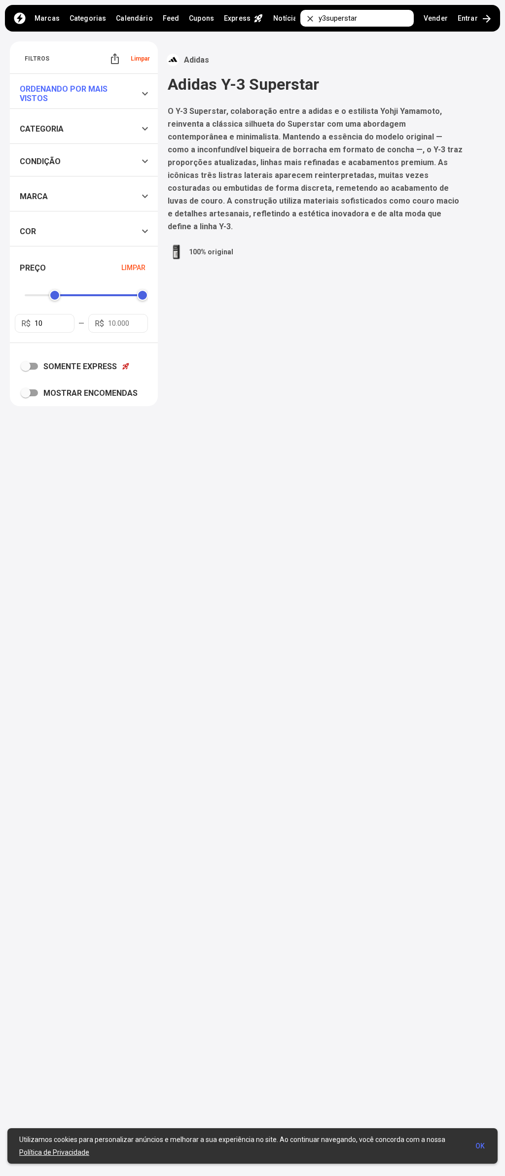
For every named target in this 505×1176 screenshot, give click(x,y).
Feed (171, 18)
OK (480, 1146)
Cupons (201, 18)
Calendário (134, 18)
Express (243, 18)
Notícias (287, 18)
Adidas (196, 60)
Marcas (47, 18)
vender (436, 18)
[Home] (20, 18)
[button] (86, 94)
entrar (475, 19)
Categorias (88, 18)
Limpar (140, 58)
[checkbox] (31, 366)
